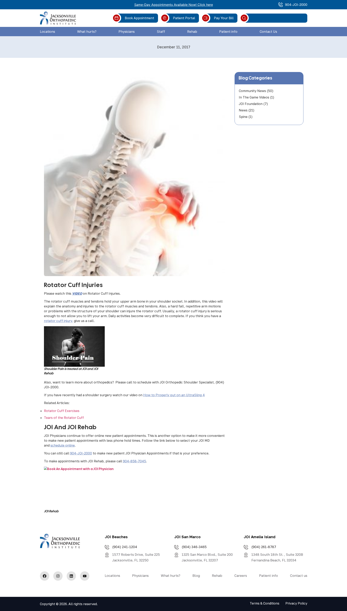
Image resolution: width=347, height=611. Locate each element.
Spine (243, 117)
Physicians (127, 32)
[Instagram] (58, 576)
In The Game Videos (254, 97)
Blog (196, 576)
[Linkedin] (71, 576)
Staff (161, 32)
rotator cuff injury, (58, 321)
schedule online (62, 445)
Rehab (192, 32)
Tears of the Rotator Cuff (64, 418)
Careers (240, 576)
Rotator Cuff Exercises (61, 411)
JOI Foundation (251, 104)
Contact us (298, 576)
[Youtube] (84, 576)
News (243, 110)
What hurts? (86, 32)
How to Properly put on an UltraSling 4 (174, 395)
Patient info (228, 32)
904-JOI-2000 (81, 453)
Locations (47, 32)
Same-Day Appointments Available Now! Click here (173, 5)
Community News (252, 91)
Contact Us (268, 32)
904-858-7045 (134, 461)
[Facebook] (44, 576)
